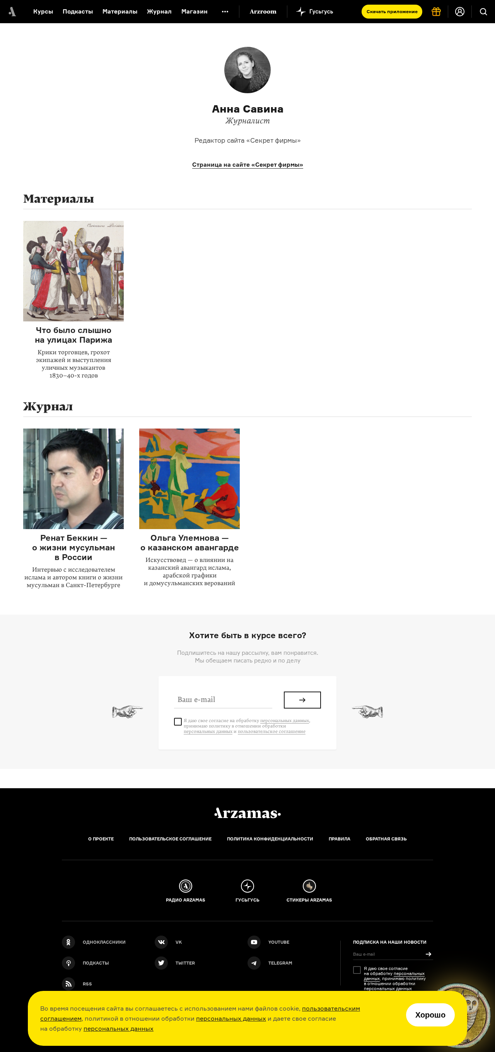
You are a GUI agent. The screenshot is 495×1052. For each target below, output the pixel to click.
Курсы (43, 11)
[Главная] (247, 813)
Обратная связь (386, 839)
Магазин (194, 11)
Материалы (119, 11)
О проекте (101, 839)
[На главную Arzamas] (11, 11)
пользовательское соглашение (272, 731)
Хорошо (430, 1015)
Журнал (159, 11)
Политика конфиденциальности (270, 839)
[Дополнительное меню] (225, 11)
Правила (339, 839)
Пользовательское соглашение (170, 839)
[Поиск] (483, 11)
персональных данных (231, 1018)
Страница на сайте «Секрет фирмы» (247, 164)
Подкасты (78, 11)
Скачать (392, 11)
